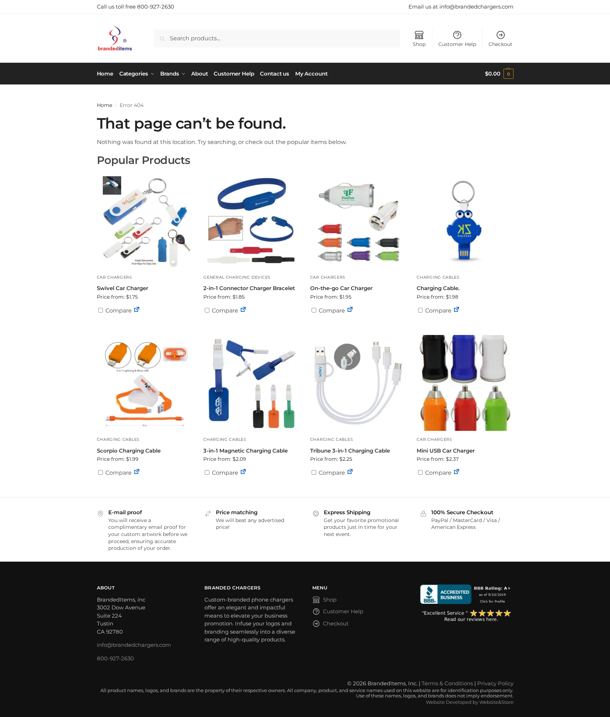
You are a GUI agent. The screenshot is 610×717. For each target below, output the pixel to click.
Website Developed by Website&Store (469, 702)
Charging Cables (438, 277)
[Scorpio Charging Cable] (145, 383)
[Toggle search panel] (135, 38)
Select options (144, 328)
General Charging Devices (237, 277)
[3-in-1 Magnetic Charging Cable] (251, 383)
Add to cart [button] (358, 324)
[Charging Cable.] (465, 220)
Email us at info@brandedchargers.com (460, 6)
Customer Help (457, 44)
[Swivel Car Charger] (145, 220)
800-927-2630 (115, 658)
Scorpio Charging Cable (129, 450)
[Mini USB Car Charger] (465, 383)
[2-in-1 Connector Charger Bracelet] (251, 220)
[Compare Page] (136, 310)
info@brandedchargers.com (134, 644)
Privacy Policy (495, 683)
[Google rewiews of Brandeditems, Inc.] (466, 616)
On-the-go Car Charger (341, 288)
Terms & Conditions (447, 683)
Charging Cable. (438, 288)
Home (104, 105)
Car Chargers (114, 277)
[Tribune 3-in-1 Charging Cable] (358, 383)
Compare (118, 310)
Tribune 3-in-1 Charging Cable (350, 450)
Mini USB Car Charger (446, 450)
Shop (419, 44)
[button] (499, 73)
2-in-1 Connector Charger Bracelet (249, 288)
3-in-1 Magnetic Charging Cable (245, 450)
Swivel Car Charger (122, 288)
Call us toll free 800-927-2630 (135, 6)
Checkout (500, 44)
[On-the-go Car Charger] (358, 220)
